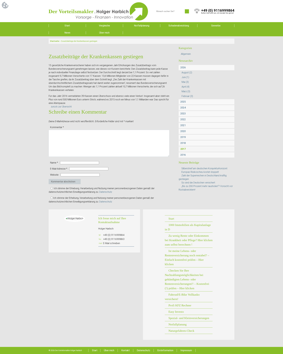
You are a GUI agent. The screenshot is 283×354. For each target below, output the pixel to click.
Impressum (186, 350)
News (67, 32)
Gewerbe (216, 25)
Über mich (104, 32)
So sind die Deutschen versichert (198, 182)
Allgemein (186, 54)
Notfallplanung (141, 25)
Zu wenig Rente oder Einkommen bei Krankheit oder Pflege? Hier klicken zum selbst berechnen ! (189, 240)
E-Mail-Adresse (58, 168)
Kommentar (57, 127)
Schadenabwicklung (178, 25)
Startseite (54, 41)
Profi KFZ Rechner (179, 305)
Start (67, 25)
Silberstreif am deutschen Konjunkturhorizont (204, 168)
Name (54, 162)
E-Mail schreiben (111, 243)
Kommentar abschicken (63, 181)
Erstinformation (165, 350)
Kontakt (125, 350)
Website (54, 174)
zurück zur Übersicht (61, 106)
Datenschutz (105, 192)
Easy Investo (176, 311)
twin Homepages (227, 350)
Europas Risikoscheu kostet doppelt (200, 172)
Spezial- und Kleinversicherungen (188, 318)
